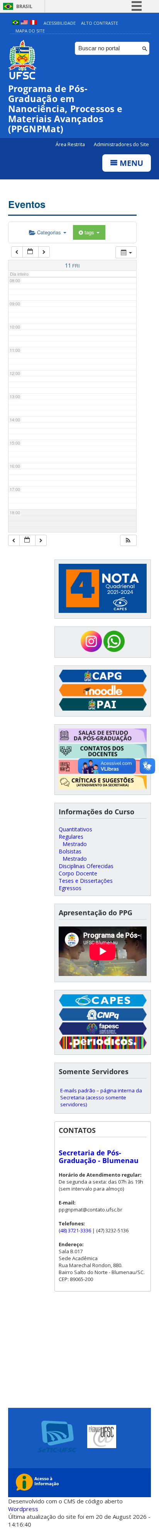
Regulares (71, 836)
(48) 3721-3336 (75, 1230)
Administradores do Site (121, 144)
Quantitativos (75, 829)
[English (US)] (24, 23)
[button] (128, 540)
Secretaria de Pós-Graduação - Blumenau (99, 1156)
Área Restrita (71, 144)
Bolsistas (70, 851)
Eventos (27, 204)
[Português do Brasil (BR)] (15, 23)
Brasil (24, 6)
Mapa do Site (30, 31)
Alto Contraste (99, 23)
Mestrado (75, 844)
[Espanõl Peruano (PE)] (33, 23)
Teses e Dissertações (86, 880)
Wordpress (23, 1509)
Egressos (70, 888)
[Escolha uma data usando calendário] (30, 252)
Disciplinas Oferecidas (86, 866)
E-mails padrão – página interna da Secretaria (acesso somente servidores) (101, 1097)
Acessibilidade (60, 23)
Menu (130, 163)
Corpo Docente (78, 873)
